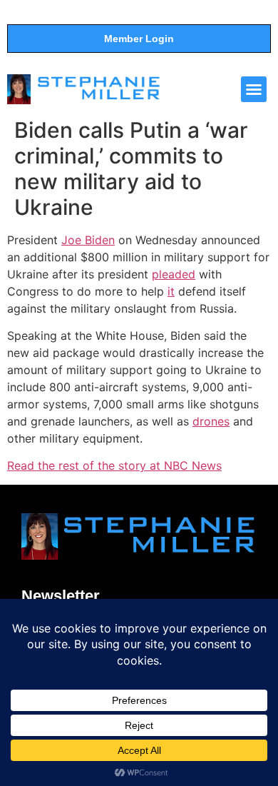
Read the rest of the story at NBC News (114, 465)
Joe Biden (88, 240)
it (171, 291)
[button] (254, 89)
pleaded (173, 274)
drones (211, 421)
